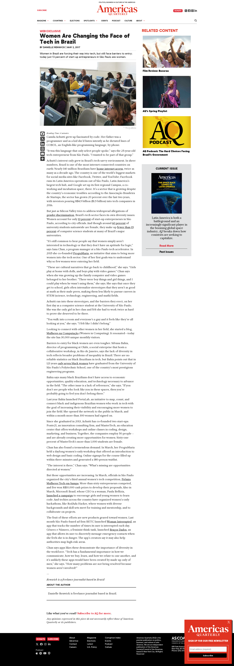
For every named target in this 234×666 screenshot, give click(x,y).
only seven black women (73, 363)
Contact (73, 644)
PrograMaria (81, 253)
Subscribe (53, 639)
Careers (73, 647)
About (72, 638)
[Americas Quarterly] (117, 9)
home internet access (110, 168)
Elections (75, 21)
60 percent (119, 223)
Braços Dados (118, 529)
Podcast (116, 21)
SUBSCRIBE (42, 10)
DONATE (177, 11)
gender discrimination (60, 215)
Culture (128, 21)
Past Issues (167, 251)
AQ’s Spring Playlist (155, 111)
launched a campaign (60, 495)
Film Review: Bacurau (156, 70)
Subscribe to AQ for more (94, 613)
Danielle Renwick (54, 47)
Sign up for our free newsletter (208, 640)
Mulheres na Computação (63, 333)
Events (104, 21)
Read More (167, 245)
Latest (90, 644)
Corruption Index (113, 638)
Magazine (91, 638)
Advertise (73, 641)
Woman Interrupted (119, 521)
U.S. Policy (92, 647)
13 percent (84, 219)
